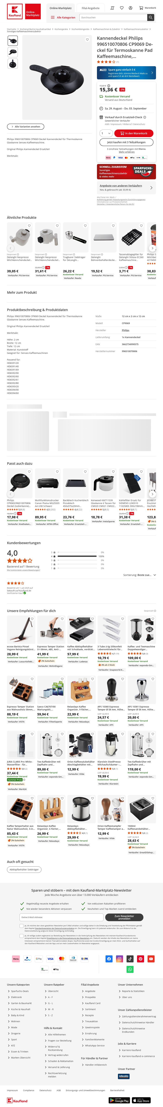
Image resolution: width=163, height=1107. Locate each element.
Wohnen (15, 1021)
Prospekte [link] (90, 997)
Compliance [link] (28, 1090)
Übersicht (53, 991)
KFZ (13, 1045)
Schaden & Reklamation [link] (60, 1061)
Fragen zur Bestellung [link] (59, 1040)
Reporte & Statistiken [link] (133, 991)
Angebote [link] (90, 991)
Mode (14, 1027)
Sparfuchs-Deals (20, 991)
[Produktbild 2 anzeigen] (13, 52)
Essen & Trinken (19, 1051)
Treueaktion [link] (91, 1021)
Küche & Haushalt (20, 1009)
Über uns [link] (127, 997)
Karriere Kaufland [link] (131, 1050)
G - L (50, 1003)
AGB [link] (59, 1090)
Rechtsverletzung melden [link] (57, 1075)
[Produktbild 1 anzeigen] (13, 41)
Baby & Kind (17, 1015)
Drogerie (15, 1033)
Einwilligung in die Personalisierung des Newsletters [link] (68, 938)
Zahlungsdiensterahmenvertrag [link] (139, 1016)
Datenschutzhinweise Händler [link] (138, 1022)
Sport (14, 1039)
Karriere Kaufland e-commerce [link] (138, 1056)
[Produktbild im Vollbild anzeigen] (57, 77)
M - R (51, 1009)
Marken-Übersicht (20, 1057)
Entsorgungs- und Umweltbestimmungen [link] (85, 1090)
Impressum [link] (12, 1090)
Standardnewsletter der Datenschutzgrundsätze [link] (54, 928)
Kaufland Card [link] (92, 1003)
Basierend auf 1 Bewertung (23, 566)
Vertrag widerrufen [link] (58, 1055)
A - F (50, 997)
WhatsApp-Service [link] (95, 1045)
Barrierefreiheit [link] (117, 1090)
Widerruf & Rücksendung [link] (55, 1048)
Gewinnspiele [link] (92, 1027)
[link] (91, 8)
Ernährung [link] (91, 1033)
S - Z (50, 1015)
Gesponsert (11, 254)
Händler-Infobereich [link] (96, 1064)
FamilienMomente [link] (94, 1039)
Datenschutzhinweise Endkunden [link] (133, 1030)
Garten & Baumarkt (21, 1003)
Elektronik (16, 997)
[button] (77, 552)
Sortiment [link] (90, 1009)
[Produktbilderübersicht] (12, 77)
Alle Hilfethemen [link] (57, 1034)
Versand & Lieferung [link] (59, 1067)
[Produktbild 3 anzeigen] (13, 64)
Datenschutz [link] (45, 1090)
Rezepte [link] (89, 1015)
